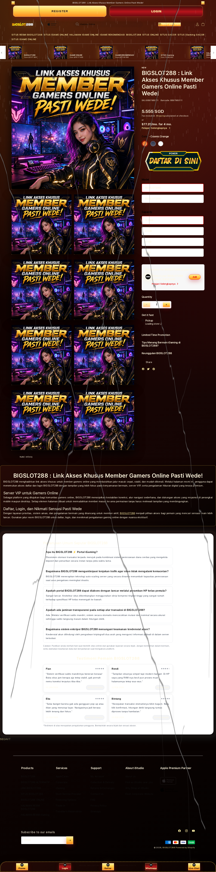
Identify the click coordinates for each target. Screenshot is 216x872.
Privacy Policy (99, 805)
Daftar (108, 868)
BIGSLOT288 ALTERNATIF (35, 782)
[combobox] (108, 24)
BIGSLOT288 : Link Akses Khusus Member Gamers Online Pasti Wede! (108, 3)
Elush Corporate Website (139, 794)
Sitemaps (96, 811)
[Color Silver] (160, 143)
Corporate (61, 782)
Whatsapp (151, 868)
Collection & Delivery (102, 782)
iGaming (60, 788)
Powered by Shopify (185, 848)
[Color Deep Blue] (153, 143)
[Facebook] (144, 369)
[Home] (23, 24)
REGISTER (60, 11)
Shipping (160, 116)
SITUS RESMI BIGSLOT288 (27, 34)
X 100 (148, 241)
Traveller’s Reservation (69, 811)
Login (65, 868)
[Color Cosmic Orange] (145, 144)
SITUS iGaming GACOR (191, 34)
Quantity (147, 296)
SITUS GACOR (168, 34)
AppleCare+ (62, 776)
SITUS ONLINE (150, 34)
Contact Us (97, 794)
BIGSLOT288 (133, 34)
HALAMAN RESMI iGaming (35, 815)
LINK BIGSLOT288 (31, 788)
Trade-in (60, 805)
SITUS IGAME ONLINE (55, 34)
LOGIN (156, 11)
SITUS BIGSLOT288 (32, 794)
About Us (130, 776)
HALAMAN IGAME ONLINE (84, 34)
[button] (27, 34)
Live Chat (194, 868)
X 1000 (149, 220)
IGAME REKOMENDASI (112, 34)
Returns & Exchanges (102, 788)
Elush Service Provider (68, 794)
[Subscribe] (69, 840)
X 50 (148, 252)
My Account (97, 776)
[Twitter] (149, 369)
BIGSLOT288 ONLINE (32, 800)
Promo (22, 868)
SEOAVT (5, 739)
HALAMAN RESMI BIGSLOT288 (30, 807)
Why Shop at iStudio (137, 788)
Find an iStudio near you (139, 782)
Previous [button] (13, 2)
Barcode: (165, 100)
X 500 (148, 231)
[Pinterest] (154, 369)
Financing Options (66, 800)
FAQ (93, 800)
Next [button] (202, 2)
